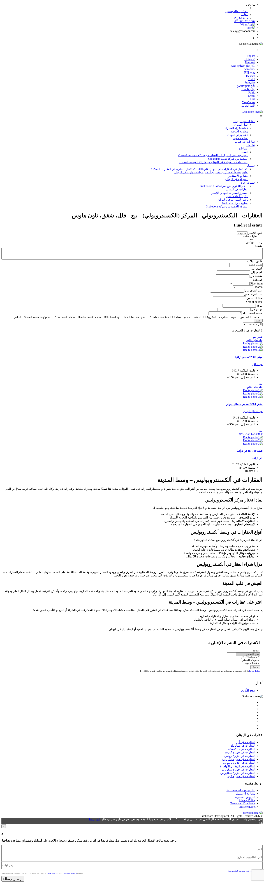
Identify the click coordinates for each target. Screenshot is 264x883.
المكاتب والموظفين (236, 11)
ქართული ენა (246, 85)
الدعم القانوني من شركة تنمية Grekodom (224, 186)
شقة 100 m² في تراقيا (250, 450)
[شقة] (247, 239)
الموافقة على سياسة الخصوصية (243, 870)
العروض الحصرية (245, 796)
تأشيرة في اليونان (237, 134)
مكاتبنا (244, 14)
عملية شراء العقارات (236, 128)
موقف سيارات (227, 317)
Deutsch (250, 76)
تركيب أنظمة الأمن (237, 196)
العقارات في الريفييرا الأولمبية (237, 766)
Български (249, 69)
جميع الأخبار (248, 690)
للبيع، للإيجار (255, 232)
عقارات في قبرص (244, 141)
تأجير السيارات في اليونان (233, 199)
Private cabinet (247, 806)
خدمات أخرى (247, 182)
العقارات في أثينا (245, 742)
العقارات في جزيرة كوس (240, 776)
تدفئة (197, 317)
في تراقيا (257, 364)
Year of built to (254, 301)
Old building (112, 317)
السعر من (257, 268)
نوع (261, 242)
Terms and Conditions (242, 803)
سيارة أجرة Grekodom (235, 203)
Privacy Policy (254, 671)
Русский (250, 62)
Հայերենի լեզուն (243, 65)
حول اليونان (241, 124)
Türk (252, 99)
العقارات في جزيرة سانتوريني (237, 772)
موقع (259, 305)
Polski (251, 92)
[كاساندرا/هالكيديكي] (248, 657)
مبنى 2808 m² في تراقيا (249, 357)
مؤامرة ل (257, 309)
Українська (248, 102)
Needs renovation (160, 317)
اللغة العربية (248, 105)
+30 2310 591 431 (244, 21)
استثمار (251, 165)
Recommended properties (240, 790)
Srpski (251, 95)
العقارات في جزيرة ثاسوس (239, 762)
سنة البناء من (255, 298)
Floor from (256, 283)
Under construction (90, 317)
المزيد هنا (94, 819)
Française (250, 82)
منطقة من (256, 276)
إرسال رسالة (13, 879)
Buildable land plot (134, 317)
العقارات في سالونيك (242, 745)
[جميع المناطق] (248, 654)
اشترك (255, 667)
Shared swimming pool (37, 317)
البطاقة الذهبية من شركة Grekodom (227, 206)
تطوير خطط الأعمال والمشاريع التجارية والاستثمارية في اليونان (211, 172)
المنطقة (258, 279)
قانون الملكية (255, 261)
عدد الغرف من (254, 290)
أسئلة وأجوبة (240, 138)
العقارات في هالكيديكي (241, 749)
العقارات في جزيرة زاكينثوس (238, 759)
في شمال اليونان (253, 411)
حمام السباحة (182, 317)
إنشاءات (250, 145)
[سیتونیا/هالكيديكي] (248, 660)
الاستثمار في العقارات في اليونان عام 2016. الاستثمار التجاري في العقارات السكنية (199, 168)
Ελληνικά (249, 59)
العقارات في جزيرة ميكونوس (238, 769)
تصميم (244, 151)
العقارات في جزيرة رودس (239, 755)
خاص (17, 317)
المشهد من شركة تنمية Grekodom (228, 158)
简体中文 (249, 72)
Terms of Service (70, 873)
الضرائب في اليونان (236, 179)
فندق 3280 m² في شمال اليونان (244, 404)
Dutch (251, 79)
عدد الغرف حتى (253, 294)
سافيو (244, 317)
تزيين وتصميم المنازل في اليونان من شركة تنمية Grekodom (213, 155)
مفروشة (210, 317)
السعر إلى (257, 272)
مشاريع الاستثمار (238, 175)
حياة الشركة (241, 18)
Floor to (258, 286)
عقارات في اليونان (244, 121)
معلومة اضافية (239, 131)
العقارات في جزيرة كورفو (240, 752)
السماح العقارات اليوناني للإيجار (229, 192)
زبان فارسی (248, 89)
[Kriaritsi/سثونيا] (248, 663)
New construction (65, 317)
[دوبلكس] (247, 242)
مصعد (255, 317)
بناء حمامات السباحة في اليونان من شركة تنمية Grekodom (213, 162)
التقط (258, 320)
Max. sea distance (252, 313)
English (251, 55)
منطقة (259, 245)
